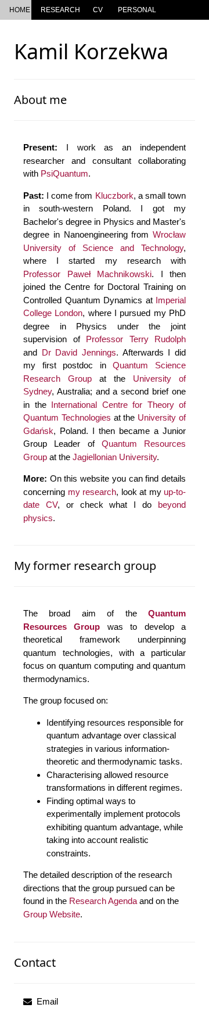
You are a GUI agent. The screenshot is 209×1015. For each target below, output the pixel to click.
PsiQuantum (64, 173)
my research (92, 492)
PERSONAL (137, 10)
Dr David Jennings (79, 352)
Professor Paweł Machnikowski (87, 274)
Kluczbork (114, 195)
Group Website (51, 914)
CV (98, 10)
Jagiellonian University (115, 457)
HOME (19, 10)
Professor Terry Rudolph (136, 339)
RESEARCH (60, 10)
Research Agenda (103, 901)
